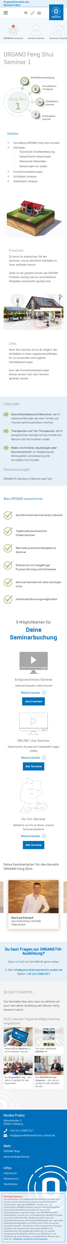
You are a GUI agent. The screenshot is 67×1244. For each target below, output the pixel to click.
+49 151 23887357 (38, 974)
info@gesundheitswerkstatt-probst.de (38, 969)
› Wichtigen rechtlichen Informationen (30, 1239)
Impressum (10, 1173)
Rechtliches (11, 1184)
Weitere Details (30, 692)
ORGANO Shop (12, 1151)
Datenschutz (11, 1178)
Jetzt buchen (33, 701)
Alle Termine (34, 766)
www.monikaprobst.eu (16, 1156)
